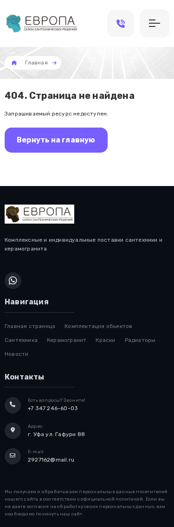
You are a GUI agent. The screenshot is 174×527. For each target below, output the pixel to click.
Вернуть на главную (56, 139)
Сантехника (21, 340)
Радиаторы (140, 340)
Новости (16, 354)
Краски (105, 340)
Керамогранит (66, 340)
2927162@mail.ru (51, 459)
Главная (36, 62)
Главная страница (30, 326)
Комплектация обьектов (98, 326)
